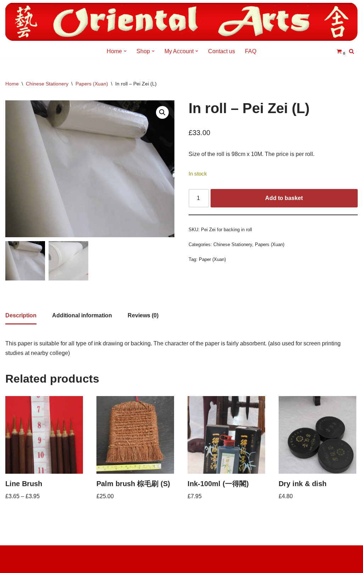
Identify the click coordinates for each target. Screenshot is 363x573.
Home (12, 84)
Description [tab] (21, 315)
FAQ (250, 51)
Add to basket (284, 198)
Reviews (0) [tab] (143, 315)
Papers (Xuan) (92, 84)
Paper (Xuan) (212, 259)
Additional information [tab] (82, 315)
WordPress (19, 564)
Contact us (221, 51)
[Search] (351, 51)
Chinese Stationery (47, 84)
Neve (12, 554)
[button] (125, 51)
